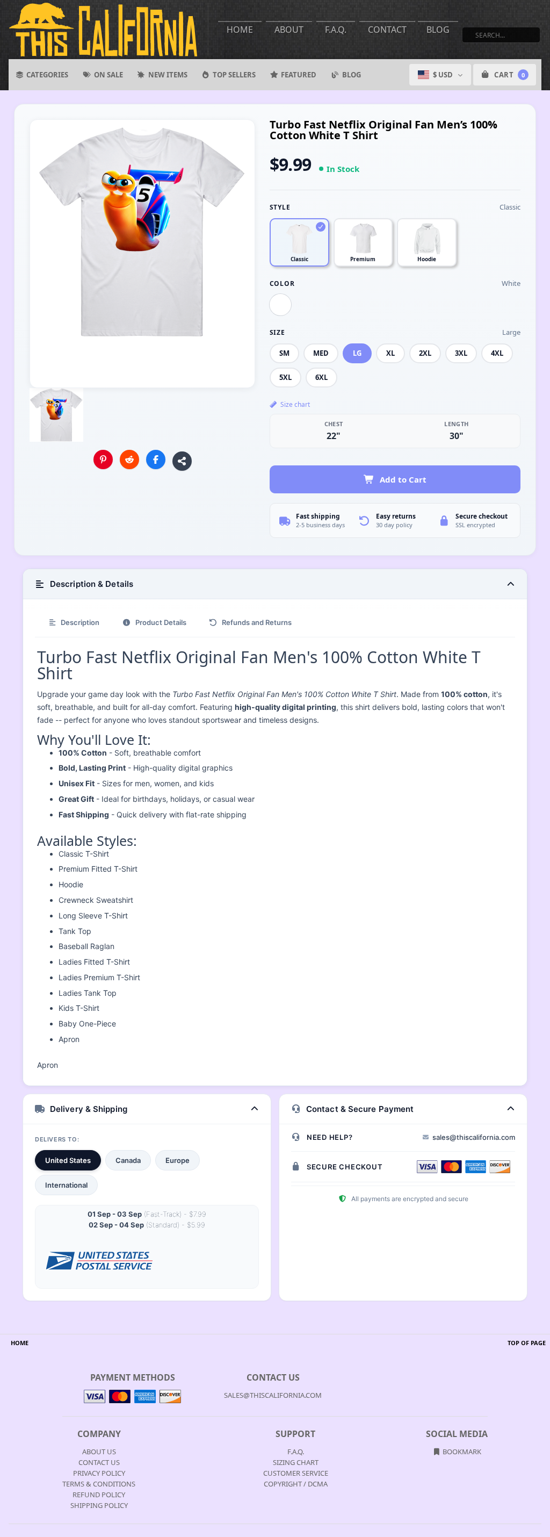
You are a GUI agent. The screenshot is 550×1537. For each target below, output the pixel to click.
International (66, 1185)
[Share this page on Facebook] (155, 459)
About (288, 29)
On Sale (108, 75)
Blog (438, 29)
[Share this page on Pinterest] (103, 459)
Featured (298, 75)
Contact (387, 29)
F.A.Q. (335, 29)
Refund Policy (99, 1494)
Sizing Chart (296, 1462)
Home (240, 29)
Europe (177, 1160)
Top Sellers (234, 75)
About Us (99, 1451)
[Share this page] (182, 461)
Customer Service (295, 1473)
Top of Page (527, 1343)
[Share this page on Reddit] (129, 459)
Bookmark (461, 1451)
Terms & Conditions (98, 1484)
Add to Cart (403, 479)
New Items (167, 75)
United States (68, 1160)
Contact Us (99, 1462)
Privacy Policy (99, 1473)
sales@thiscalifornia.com (473, 1137)
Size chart (295, 404)
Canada (128, 1160)
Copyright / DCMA (296, 1484)
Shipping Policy (99, 1505)
